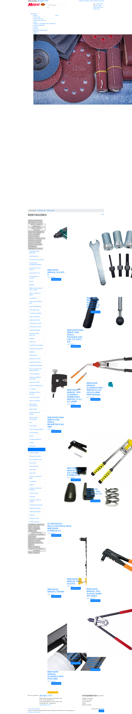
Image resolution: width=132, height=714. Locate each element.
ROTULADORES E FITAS (35, 459)
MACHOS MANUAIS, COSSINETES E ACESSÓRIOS (36, 533)
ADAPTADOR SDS (33, 256)
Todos (35, 33)
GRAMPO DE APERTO (35, 358)
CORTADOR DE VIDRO (35, 326)
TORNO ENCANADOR (34, 511)
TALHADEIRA (32, 481)
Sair (99, 9)
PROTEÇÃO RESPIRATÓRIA (40, 30)
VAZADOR (32, 515)
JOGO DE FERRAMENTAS (36, 385)
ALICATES (39, 222)
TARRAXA (31, 485)
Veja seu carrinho (100, 695)
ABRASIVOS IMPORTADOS (35, 220)
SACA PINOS (32, 469)
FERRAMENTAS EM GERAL (35, 248)
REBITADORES (50, 210)
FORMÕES (32, 352)
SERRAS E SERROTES (34, 547)
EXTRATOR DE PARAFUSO (36, 348)
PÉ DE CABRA (33, 426)
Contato (91, 1)
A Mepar (81, 1)
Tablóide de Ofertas (99, 1)
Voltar (56, 15)
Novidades (86, 1)
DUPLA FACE (36, 17)
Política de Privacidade (34, 708)
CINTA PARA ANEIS (34, 310)
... (53, 692)
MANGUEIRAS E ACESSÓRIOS (36, 538)
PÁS (30, 422)
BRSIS (102, 708)
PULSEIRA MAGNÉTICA (35, 439)
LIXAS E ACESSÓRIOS (39, 25)
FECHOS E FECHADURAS (35, 244)
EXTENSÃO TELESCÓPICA (36, 345)
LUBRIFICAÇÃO (32, 530)
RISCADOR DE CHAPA (35, 456)
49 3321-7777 (45, 695)
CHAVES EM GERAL (33, 236)
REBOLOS (35, 32)
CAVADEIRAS (32, 298)
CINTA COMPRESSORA (35, 306)
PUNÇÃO (31, 442)
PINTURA (35, 27)
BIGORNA (31, 284)
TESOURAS (32, 496)
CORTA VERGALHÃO (34, 316)
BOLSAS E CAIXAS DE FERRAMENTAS (36, 225)
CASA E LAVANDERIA (34, 234)
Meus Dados (96, 7)
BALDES (31, 281)
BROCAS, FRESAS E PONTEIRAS (36, 229)
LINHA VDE (36, 526)
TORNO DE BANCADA (35, 508)
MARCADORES (33, 409)
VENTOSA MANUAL (34, 521)
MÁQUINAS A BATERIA (34, 540)
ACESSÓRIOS (31, 222)
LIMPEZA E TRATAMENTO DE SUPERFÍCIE (44, 23)
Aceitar (101, 711)
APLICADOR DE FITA (34, 273)
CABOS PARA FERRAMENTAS (36, 232)
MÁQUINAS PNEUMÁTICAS (35, 542)
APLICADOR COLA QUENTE (36, 259)
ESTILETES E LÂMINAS (34, 242)
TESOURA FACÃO (33, 493)
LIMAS (35, 22)
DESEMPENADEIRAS (34, 330)
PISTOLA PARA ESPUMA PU (36, 429)
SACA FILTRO (32, 463)
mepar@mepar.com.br (45, 705)
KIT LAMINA (32, 389)
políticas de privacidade (34, 712)
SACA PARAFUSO (33, 466)
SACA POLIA (32, 473)
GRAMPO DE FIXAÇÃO (35, 362)
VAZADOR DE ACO (34, 518)
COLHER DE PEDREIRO (35, 313)
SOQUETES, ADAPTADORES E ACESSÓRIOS (36, 549)
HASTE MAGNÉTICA (34, 374)
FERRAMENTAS (42, 210)
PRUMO (31, 436)
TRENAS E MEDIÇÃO (33, 552)
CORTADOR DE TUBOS (35, 323)
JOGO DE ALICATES (34, 382)
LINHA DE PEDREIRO (34, 400)
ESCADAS (31, 238)
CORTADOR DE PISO (34, 320)
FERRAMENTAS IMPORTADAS (36, 524)
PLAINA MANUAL (33, 432)
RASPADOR (32, 446)
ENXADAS (31, 338)
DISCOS (35, 15)
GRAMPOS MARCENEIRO (35, 365)
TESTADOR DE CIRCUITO (35, 505)
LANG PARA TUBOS (34, 397)
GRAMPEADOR (33, 355)
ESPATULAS (32, 342)
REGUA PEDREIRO (34, 453)
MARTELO (31, 544)
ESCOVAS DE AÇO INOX (39, 20)
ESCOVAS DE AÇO (38, 18)
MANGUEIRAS (32, 536)
